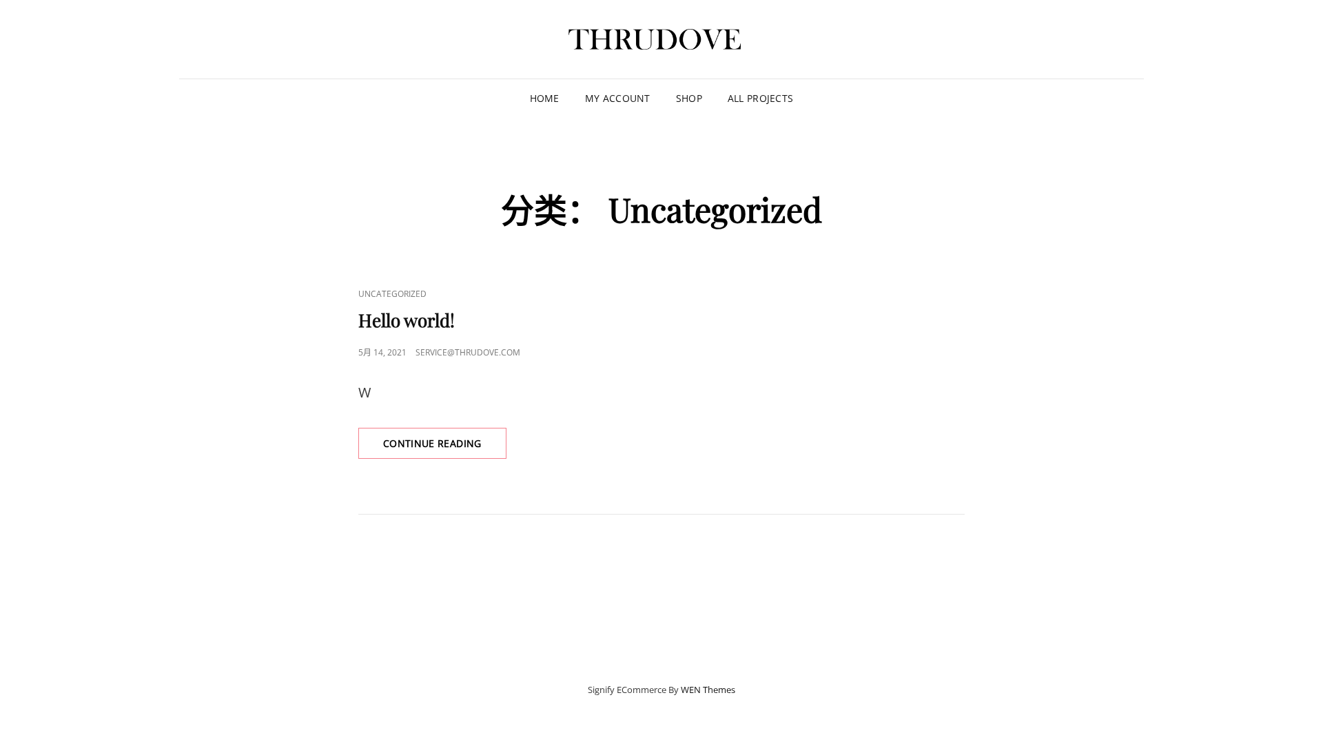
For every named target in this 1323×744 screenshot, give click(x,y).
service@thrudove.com (468, 352)
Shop (689, 98)
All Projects (760, 98)
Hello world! (406, 320)
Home (545, 98)
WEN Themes (708, 689)
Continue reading (444, 447)
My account (617, 98)
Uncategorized (392, 294)
